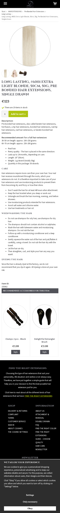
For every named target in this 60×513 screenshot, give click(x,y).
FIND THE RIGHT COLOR (46, 428)
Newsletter (41, 449)
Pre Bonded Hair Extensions (34, 11)
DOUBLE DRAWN (43, 421)
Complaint (13, 414)
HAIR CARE (40, 446)
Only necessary (30, 501)
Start (3, 11)
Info (16, 352)
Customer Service (17, 421)
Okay (30, 508)
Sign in (11, 425)
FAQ (37, 425)
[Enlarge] (30, 45)
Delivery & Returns (17, 411)
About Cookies (15, 428)
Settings (30, 495)
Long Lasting (6, 14)
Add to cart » (18, 114)
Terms (11, 418)
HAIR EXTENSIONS (15, 11)
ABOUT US (40, 411)
